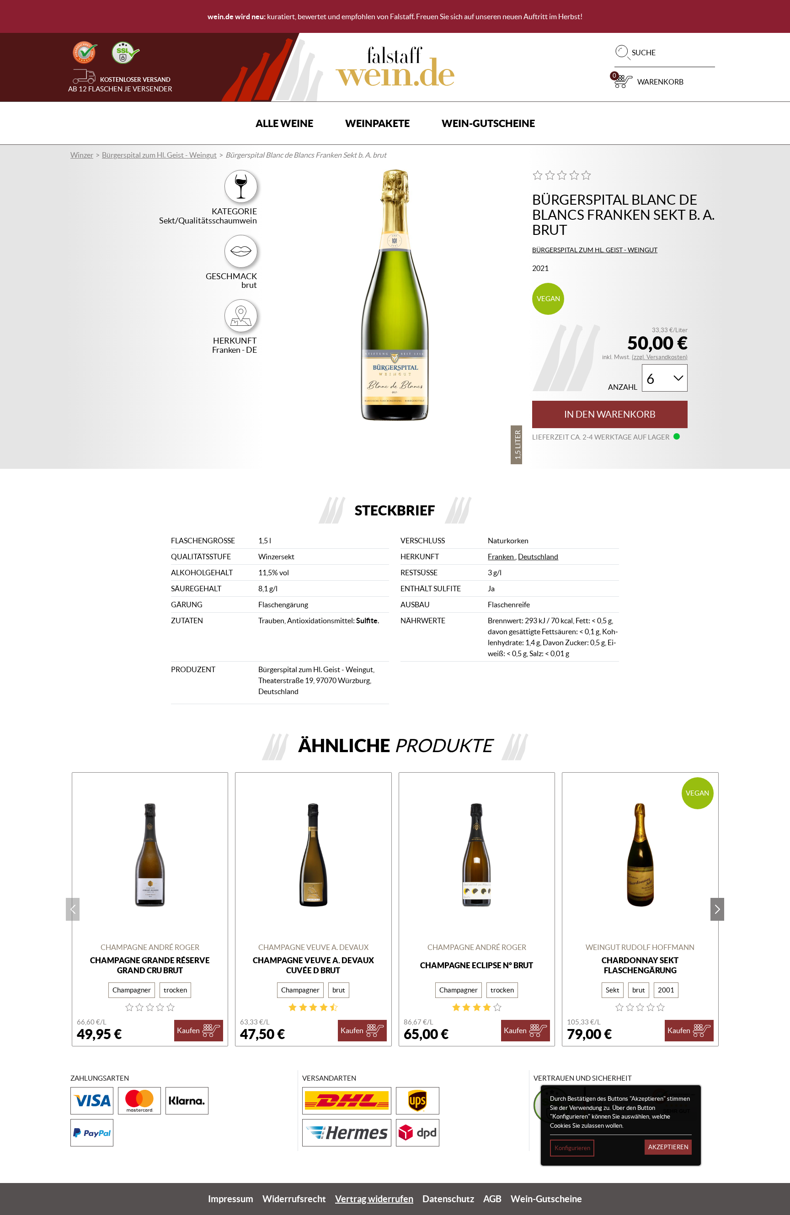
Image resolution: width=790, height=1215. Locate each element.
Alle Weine (284, 123)
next (717, 909)
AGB (492, 1199)
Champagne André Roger (150, 947)
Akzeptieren (668, 1147)
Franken (501, 556)
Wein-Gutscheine (488, 123)
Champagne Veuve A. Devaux (313, 947)
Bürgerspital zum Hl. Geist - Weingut (159, 155)
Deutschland (538, 556)
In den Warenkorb (610, 414)
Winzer (81, 155)
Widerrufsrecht (294, 1199)
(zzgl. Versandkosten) (660, 357)
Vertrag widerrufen (374, 1199)
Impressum (230, 1199)
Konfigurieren (572, 1148)
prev (73, 909)
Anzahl (622, 387)
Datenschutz (448, 1199)
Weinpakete (377, 123)
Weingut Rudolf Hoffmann (640, 947)
